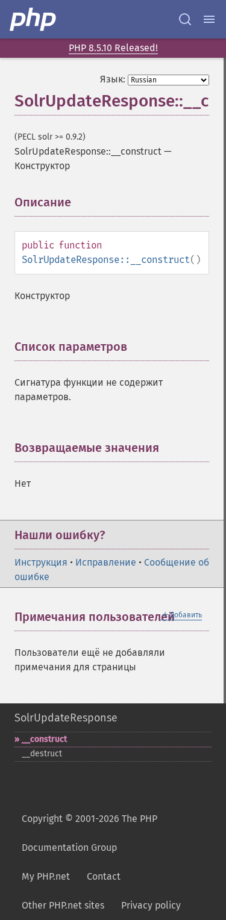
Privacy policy (151, 905)
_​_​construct (44, 739)
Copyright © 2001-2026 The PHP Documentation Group (89, 833)
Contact (104, 876)
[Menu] (209, 19)
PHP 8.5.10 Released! (113, 48)
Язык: (112, 79)
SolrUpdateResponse (66, 717)
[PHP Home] (34, 19)
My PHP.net (46, 876)
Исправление (105, 562)
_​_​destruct (42, 754)
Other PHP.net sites (63, 905)
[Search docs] (185, 19)
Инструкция (40, 562)
